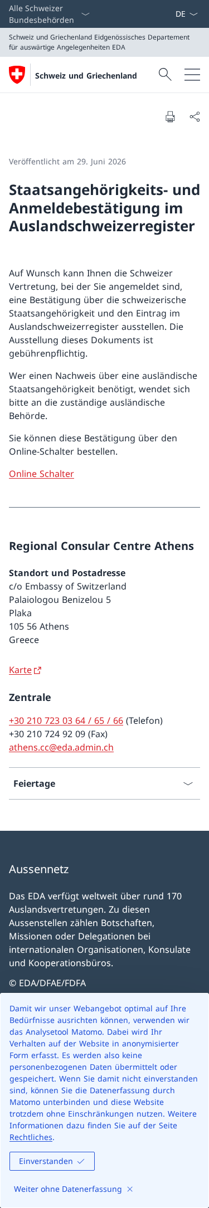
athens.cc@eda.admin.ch (61, 747)
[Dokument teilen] (194, 116)
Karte (20, 670)
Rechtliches (30, 1137)
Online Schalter (41, 473)
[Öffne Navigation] (192, 75)
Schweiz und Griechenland (86, 75)
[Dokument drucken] (170, 116)
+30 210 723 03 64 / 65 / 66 (66, 720)
